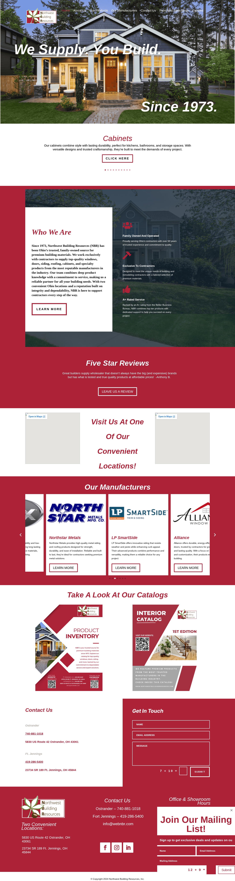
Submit (226, 870)
